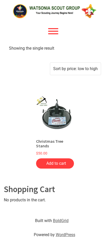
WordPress (65, 234)
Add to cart (56, 163)
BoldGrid (61, 220)
